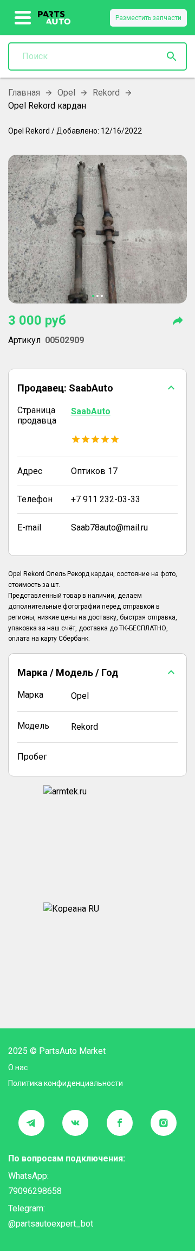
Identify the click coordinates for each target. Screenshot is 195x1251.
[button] (97, 388)
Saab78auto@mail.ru (109, 527)
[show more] (23, 17)
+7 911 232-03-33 (105, 499)
